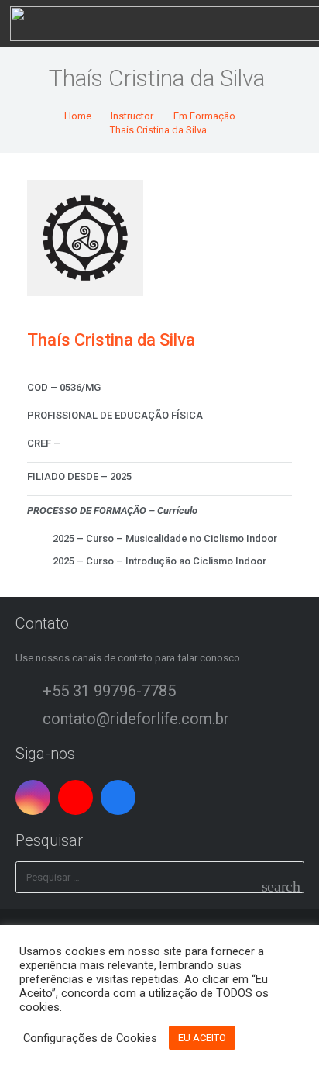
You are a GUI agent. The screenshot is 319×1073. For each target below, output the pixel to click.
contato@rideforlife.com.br (136, 718)
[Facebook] (118, 797)
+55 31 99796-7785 (109, 690)
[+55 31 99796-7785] (29, 691)
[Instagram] (32, 797)
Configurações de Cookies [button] (90, 1038)
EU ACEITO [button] (202, 1038)
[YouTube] (75, 797)
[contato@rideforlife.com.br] (29, 718)
